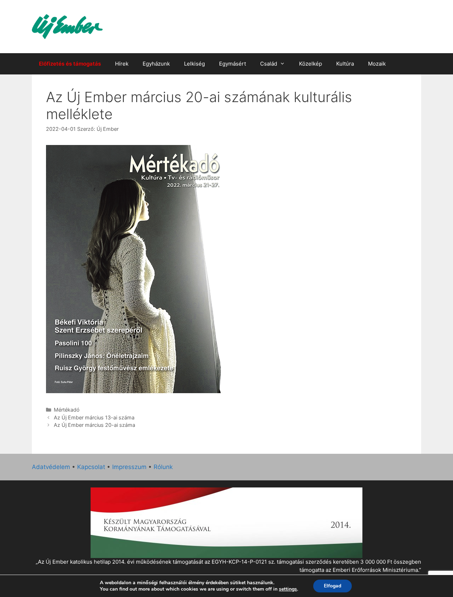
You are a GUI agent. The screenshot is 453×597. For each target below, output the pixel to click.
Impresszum (129, 466)
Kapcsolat (91, 466)
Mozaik (377, 63)
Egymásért (232, 63)
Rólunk (163, 466)
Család (268, 63)
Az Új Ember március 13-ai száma (94, 417)
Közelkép (310, 63)
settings (288, 589)
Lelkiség (194, 63)
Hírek (121, 63)
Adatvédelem (51, 466)
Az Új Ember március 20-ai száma (94, 425)
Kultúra (345, 63)
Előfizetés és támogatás (70, 63)
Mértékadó (67, 410)
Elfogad (332, 585)
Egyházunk (156, 63)
